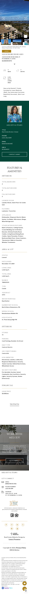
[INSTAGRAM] (11, 524)
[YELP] (22, 524)
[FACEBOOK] (6, 524)
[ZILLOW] (17, 528)
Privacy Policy (21, 548)
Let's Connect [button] (14, 460)
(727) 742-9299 (6, 137)
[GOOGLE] (11, 528)
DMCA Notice (14, 550)
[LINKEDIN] (17, 524)
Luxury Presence (14, 539)
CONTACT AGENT (14, 154)
